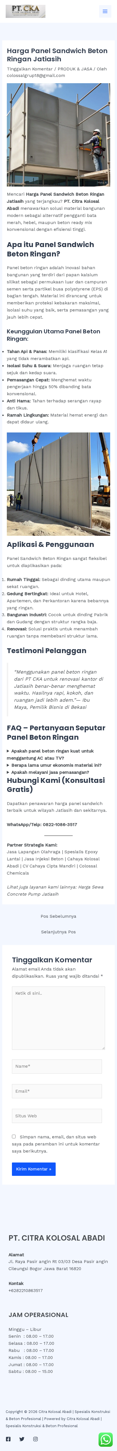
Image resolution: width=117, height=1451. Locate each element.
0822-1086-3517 (60, 824)
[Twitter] (21, 1439)
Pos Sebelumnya (58, 916)
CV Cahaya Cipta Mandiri (49, 866)
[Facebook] (8, 1439)
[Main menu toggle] (105, 11)
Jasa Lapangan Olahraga (33, 851)
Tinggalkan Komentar (30, 69)
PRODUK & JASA (75, 69)
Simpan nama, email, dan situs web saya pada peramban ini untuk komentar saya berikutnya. (56, 1144)
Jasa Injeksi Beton (43, 859)
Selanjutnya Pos (58, 931)
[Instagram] (35, 1439)
